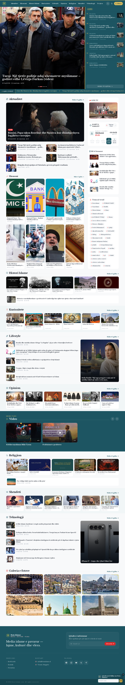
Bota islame (95, 203)
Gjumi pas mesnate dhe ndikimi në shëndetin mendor (34, 507)
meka (94, 252)
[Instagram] (71, 663)
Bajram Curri (111, 125)
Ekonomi (23, 3)
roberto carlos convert (99, 258)
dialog (94, 234)
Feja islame (95, 206)
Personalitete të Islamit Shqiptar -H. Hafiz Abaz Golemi (17, 290)
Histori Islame (34, 3)
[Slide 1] (38, 86)
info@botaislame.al (44, 661)
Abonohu (109, 644)
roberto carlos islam (98, 262)
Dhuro (119, 3)
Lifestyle (55, 3)
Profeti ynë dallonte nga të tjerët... (107, 289)
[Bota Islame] (5, 4)
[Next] (81, 48)
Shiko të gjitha (104, 86)
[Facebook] (66, 663)
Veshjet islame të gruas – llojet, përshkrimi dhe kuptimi (72, 404)
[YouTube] (76, 663)
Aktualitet (14, 3)
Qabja (110, 227)
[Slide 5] (46, 86)
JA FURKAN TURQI (98, 217)
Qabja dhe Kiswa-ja (88, 324)
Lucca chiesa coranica (99, 220)
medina (112, 248)
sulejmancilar (96, 265)
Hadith (106, 206)
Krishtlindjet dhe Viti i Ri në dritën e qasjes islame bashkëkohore (14, 404)
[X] (81, 663)
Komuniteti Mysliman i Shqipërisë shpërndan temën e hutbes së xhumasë (61, 473)
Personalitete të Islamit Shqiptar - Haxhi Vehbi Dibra (61, 290)
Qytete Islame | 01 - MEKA (52, 324)
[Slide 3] (41, 86)
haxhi (108, 238)
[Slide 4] (43, 86)
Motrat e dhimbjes (97, 224)
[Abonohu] (120, 680)
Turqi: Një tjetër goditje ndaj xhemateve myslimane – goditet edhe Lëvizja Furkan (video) (80, 91)
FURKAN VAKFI (109, 203)
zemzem (107, 265)
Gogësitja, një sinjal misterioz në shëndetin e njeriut (110, 507)
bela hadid (111, 231)
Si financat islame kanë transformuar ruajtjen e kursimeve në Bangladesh (74, 219)
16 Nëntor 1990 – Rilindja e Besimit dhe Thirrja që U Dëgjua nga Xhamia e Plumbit (39, 291)
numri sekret (96, 255)
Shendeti (81, 3)
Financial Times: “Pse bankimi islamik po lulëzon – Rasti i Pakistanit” (15, 219)
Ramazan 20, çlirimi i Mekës (83, 289)
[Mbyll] (123, 674)
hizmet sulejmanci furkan (99, 241)
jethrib (94, 245)
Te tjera (100, 3)
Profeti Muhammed (98, 227)
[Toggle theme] (111, 3)
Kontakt (10, 665)
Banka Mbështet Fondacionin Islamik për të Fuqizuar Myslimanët (15, 265)
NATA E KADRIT (34, 472)
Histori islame (96, 210)
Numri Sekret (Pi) (68, 324)
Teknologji (91, 3)
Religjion (72, 3)
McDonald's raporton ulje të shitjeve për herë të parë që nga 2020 (54, 219)
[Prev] (112, 419)
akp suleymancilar (97, 231)
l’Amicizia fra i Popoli (98, 248)
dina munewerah (97, 238)
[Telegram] (86, 663)
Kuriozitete (46, 3)
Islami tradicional (97, 213)
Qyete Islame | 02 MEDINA (33, 326)
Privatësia (11, 668)
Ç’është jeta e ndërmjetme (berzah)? (85, 472)
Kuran (110, 217)
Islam (107, 210)
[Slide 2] (39, 86)
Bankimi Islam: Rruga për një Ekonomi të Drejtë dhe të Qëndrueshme (35, 265)
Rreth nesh (11, 661)
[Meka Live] (103, 110)
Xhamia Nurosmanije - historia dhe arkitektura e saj (109, 325)
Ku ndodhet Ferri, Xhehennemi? (107, 472)
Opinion (64, 3)
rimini (112, 255)
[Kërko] (108, 3)
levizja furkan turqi (106, 245)
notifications (104, 252)
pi (105, 255)
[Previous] (4, 48)
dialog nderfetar (106, 234)
